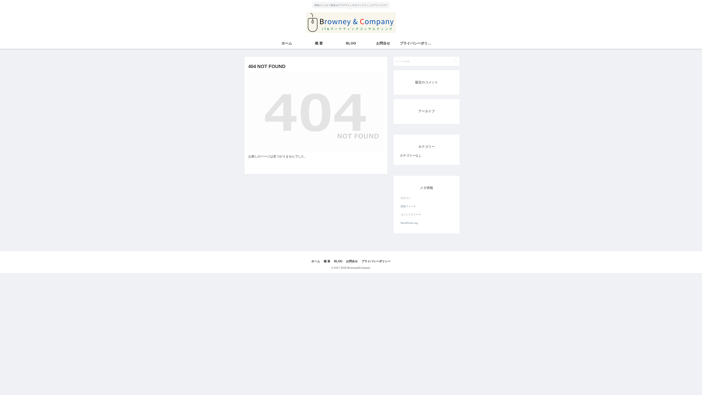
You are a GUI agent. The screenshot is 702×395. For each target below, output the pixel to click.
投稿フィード (408, 206)
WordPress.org (409, 222)
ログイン (406, 198)
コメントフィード (411, 214)
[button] (455, 61)
